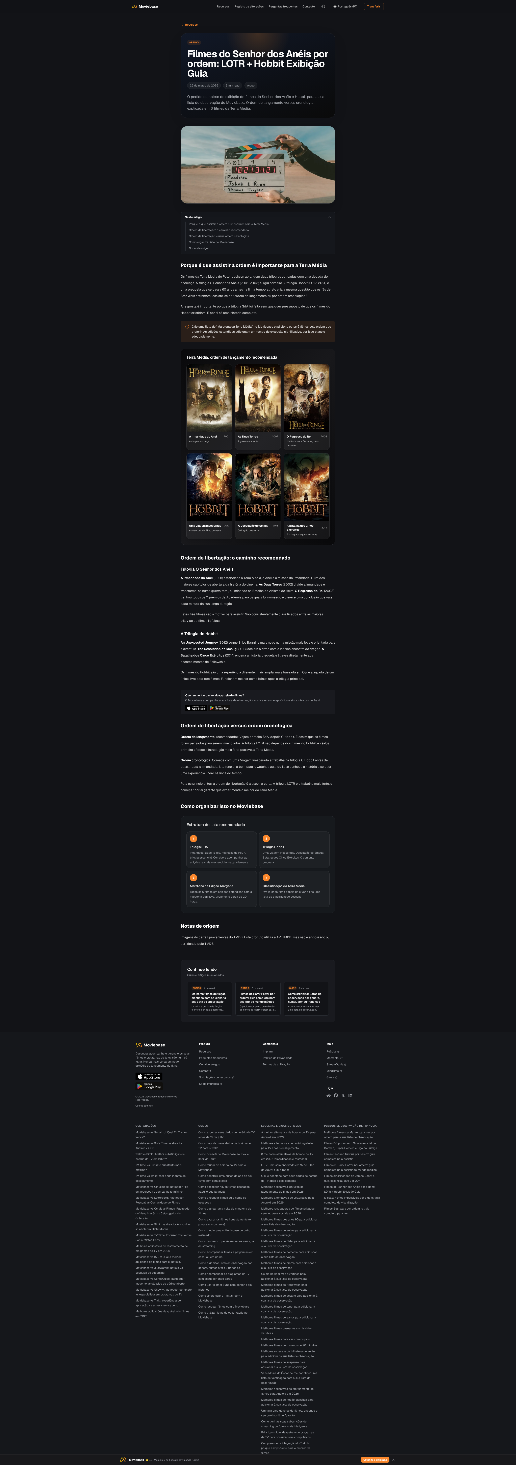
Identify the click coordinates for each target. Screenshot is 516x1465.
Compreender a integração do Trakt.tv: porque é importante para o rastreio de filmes (286, 1448)
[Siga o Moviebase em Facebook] (336, 1095)
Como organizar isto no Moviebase (211, 242)
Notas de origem (199, 248)
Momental (333, 1058)
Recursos (223, 6)
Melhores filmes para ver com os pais (285, 1339)
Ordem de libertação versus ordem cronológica (219, 236)
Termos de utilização (276, 1064)
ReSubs (331, 1051)
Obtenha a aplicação (375, 1459)
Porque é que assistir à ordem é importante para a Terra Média (229, 224)
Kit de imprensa (209, 1084)
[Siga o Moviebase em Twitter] (343, 1095)
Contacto (309, 6)
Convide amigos (209, 1064)
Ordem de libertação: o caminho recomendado (219, 230)
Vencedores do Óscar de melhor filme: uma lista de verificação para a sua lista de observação (289, 1378)
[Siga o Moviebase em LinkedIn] (350, 1095)
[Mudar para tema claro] (323, 6)
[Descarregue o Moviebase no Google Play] (149, 1086)
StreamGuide (335, 1064)
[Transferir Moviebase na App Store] (148, 1076)
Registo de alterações (249, 6)
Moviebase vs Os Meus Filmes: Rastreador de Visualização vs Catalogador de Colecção (162, 1213)
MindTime (333, 1071)
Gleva (330, 1077)
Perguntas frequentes (283, 6)
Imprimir (268, 1051)
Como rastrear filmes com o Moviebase (223, 1306)
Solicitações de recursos (215, 1077)
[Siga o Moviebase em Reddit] (329, 1095)
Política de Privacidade (277, 1058)
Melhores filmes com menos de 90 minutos (289, 1345)
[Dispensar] (393, 1459)
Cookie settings (144, 1105)
